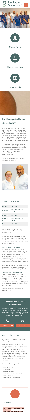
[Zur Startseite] (11, 4)
